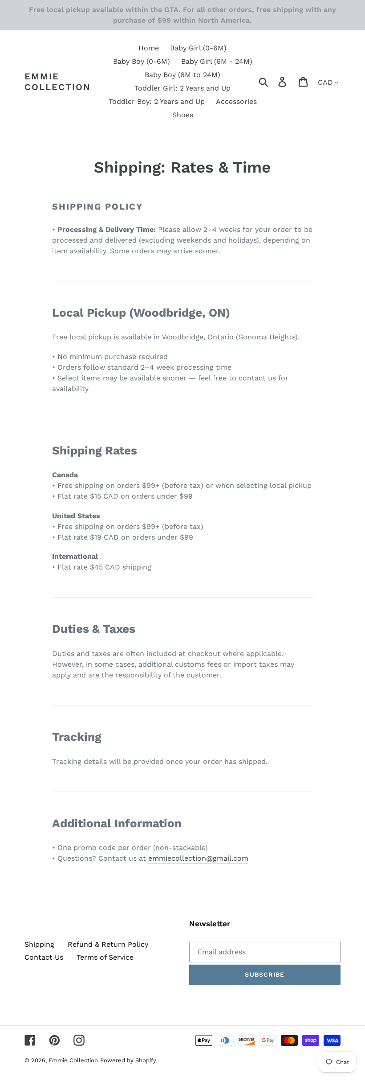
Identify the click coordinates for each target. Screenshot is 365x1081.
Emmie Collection (57, 81)
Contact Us (43, 957)
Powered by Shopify (128, 1060)
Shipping (39, 944)
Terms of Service (105, 957)
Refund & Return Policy (108, 944)
